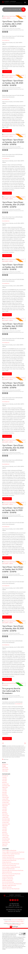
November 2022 (6, 839)
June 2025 (4, 790)
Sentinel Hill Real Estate (18, 753)
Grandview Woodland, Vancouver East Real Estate (13, 858)
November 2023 (6, 820)
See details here (5, 40)
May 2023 (4, 830)
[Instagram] (17, 900)
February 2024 (5, 815)
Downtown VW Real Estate (8, 855)
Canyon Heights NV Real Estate (11, 745)
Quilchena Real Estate (13, 752)
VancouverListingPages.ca (18, 919)
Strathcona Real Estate (13, 754)
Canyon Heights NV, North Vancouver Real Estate (13, 852)
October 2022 (5, 840)
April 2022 (4, 845)
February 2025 (5, 797)
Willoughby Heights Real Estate (20, 755)
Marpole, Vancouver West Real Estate (10, 863)
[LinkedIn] (13, 900)
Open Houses (5, 769)
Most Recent (5, 775)
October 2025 (5, 784)
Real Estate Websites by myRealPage (14, 924)
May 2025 (4, 792)
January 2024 (5, 817)
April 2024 (4, 812)
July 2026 (4, 777)
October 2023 (5, 822)
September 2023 (6, 824)
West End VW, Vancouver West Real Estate (8, 755)
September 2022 (6, 842)
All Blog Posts (5, 764)
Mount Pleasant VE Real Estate (15, 750)
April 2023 (4, 832)
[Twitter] (10, 900)
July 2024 (4, 807)
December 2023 (6, 819)
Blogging (4, 766)
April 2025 (4, 794)
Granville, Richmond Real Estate (10, 749)
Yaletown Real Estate (7, 887)
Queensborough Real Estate (13, 751)
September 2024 (6, 804)
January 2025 (5, 799)
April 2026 (4, 782)
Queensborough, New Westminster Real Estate (15, 29)
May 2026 (4, 780)
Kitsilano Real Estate (19, 749)
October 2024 (5, 802)
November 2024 (6, 800)
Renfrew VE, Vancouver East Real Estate (11, 873)
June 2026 (4, 779)
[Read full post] (14, 17)
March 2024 (5, 814)
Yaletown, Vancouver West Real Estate (10, 888)
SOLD (25, 6)
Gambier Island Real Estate (10, 748)
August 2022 (5, 844)
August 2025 (5, 787)
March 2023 (5, 834)
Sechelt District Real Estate (10, 753)
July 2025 (4, 789)
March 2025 (5, 795)
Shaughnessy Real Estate (6, 754)
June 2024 (4, 809)
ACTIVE (20, 6)
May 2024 (4, 810)
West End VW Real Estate (21, 754)
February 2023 (5, 835)
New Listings (5, 767)
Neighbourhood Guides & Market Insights (14, 921)
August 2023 (5, 825)
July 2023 (4, 827)
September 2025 (6, 785)
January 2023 (5, 837)
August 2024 (5, 805)
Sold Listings (5, 770)
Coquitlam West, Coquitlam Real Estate (11, 853)
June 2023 (4, 829)
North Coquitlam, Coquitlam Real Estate (11, 867)
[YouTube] (15, 900)
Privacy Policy (21, 923)
